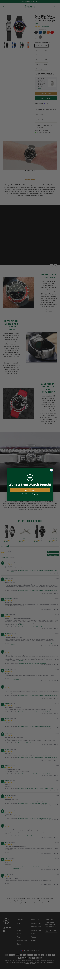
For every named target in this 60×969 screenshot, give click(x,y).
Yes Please (30, 490)
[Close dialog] (51, 470)
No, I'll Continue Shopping (30, 494)
